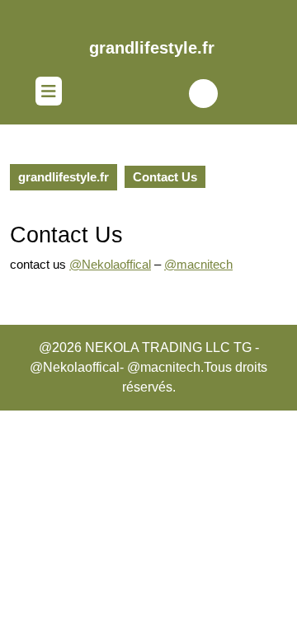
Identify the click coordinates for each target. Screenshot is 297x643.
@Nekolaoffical (110, 264)
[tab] (48, 93)
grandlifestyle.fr (151, 48)
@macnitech (198, 264)
